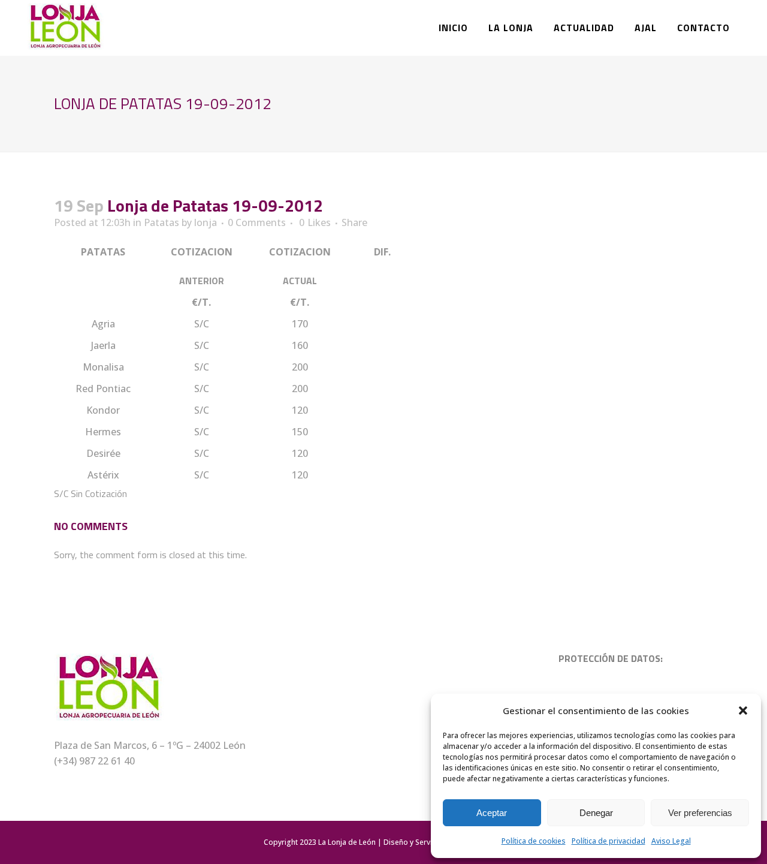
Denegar (596, 813)
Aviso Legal (671, 841)
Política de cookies (534, 841)
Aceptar (491, 813)
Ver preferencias (700, 813)
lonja (205, 222)
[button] (743, 711)
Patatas (161, 222)
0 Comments (257, 222)
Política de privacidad (608, 841)
